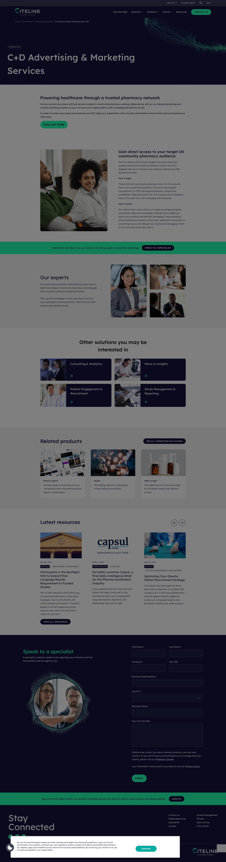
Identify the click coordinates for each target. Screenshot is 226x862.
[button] (10, 847)
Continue (146, 848)
